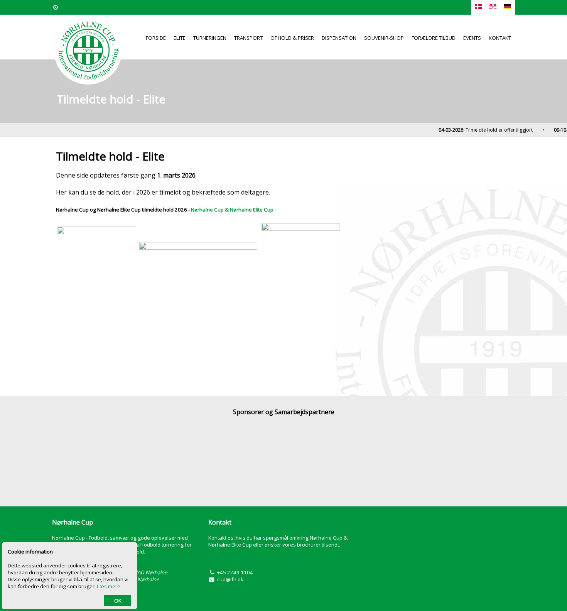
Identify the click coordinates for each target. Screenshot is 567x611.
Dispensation (339, 37)
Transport (248, 37)
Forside (156, 37)
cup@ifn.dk (230, 579)
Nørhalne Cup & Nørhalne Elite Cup (232, 209)
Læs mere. (109, 586)
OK (118, 600)
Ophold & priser (292, 37)
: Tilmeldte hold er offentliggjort (481, 130)
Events (472, 37)
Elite (180, 37)
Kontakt (500, 37)
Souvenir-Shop (384, 37)
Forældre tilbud (434, 37)
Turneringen (209, 37)
